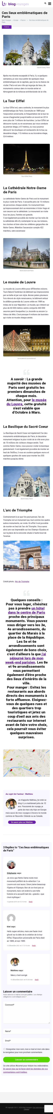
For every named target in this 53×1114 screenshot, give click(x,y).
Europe (16, 20)
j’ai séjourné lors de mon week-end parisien (25, 658)
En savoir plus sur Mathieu (22, 822)
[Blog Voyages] (15, 3)
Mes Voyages (6, 20)
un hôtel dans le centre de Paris (26, 610)
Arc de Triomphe (22, 581)
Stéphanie (11, 873)
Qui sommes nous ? (40, 1107)
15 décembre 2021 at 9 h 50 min (22, 980)
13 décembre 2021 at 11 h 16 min (18, 945)
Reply (31, 902)
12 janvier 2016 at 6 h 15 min (17, 902)
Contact (26, 1109)
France (23, 20)
